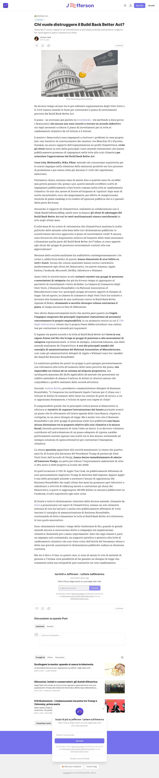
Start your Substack (72, 766)
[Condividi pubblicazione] (130, 5)
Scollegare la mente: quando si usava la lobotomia (63, 664)
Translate (40, 20)
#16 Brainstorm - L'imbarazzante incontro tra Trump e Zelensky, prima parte (65, 703)
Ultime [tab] (50, 657)
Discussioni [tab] (59, 657)
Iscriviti (139, 5)
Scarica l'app (91, 766)
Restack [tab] (50, 626)
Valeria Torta (45, 37)
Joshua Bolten (53, 388)
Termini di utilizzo (78, 746)
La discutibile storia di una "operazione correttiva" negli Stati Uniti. (62, 668)
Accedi (151, 5)
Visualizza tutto (43, 723)
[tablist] (44, 626)
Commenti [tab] (40, 626)
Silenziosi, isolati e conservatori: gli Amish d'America (65, 681)
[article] (79, 669)
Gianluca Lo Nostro (52, 691)
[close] (103, 709)
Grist (37, 504)
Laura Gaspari (51, 671)
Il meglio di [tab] (40, 657)
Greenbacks (84, 119)
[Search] (125, 5)
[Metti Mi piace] (36, 45)
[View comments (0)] (42, 45)
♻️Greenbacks (41, 16)
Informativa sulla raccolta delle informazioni (78, 749)
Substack (67, 773)
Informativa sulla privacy (79, 751)
